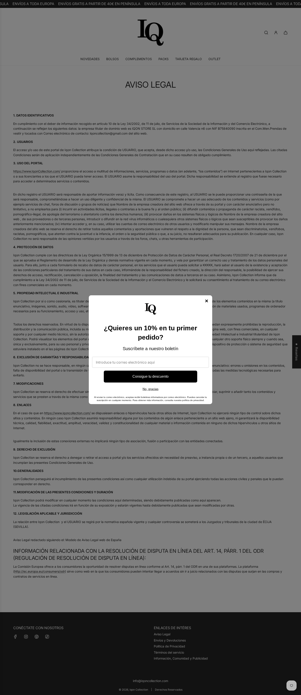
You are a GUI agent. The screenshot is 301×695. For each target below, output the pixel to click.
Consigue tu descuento (150, 376)
